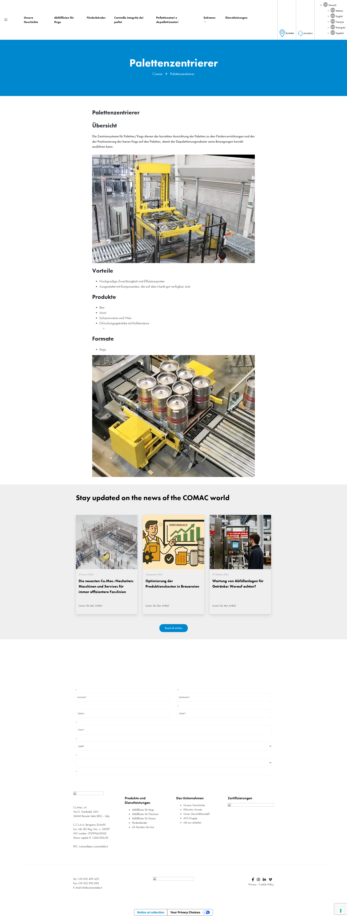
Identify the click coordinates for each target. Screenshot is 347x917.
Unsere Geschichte (194, 805)
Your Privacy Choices (185, 912)
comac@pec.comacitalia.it (93, 846)
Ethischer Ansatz (192, 809)
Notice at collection (150, 912)
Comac (158, 73)
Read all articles (173, 628)
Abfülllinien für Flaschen (145, 814)
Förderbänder (139, 823)
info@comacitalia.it (91, 888)
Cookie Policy (266, 884)
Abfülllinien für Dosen (144, 818)
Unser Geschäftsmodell (196, 814)
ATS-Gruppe (190, 818)
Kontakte (290, 33)
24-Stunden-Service (143, 827)
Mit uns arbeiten (192, 822)
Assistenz (307, 33)
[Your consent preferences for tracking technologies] (340, 910)
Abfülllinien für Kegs (143, 810)
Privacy (252, 884)
